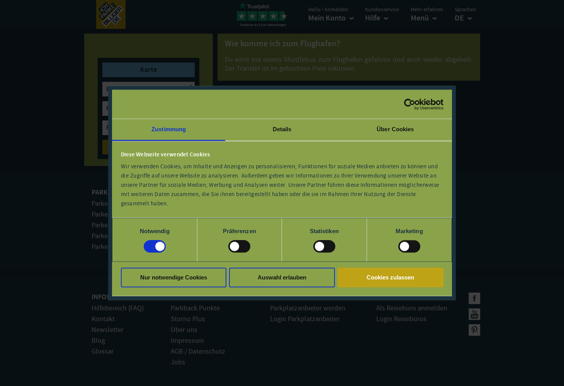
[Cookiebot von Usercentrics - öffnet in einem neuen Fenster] (409, 104)
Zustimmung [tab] (168, 129)
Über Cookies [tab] (395, 129)
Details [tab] (282, 129)
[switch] (239, 246)
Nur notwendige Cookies (173, 277)
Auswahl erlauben (282, 277)
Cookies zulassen (390, 277)
